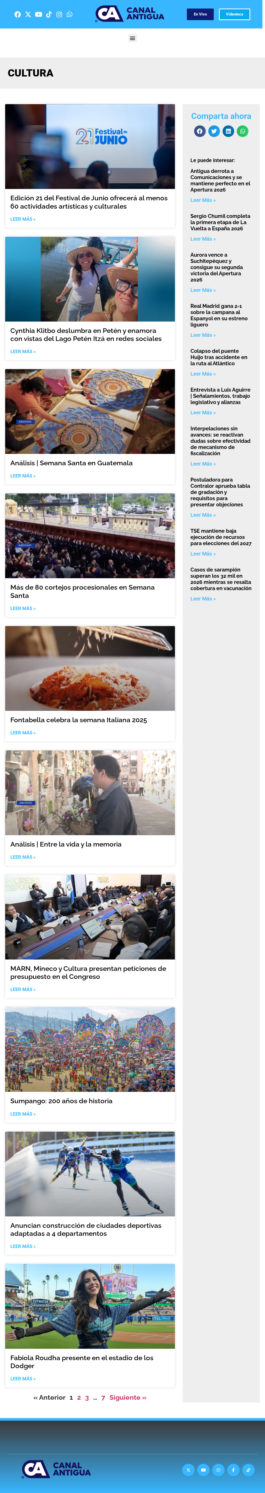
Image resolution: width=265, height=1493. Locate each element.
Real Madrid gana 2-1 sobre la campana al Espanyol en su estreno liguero (219, 315)
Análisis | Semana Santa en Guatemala (71, 463)
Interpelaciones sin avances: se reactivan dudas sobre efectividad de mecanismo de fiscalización (220, 440)
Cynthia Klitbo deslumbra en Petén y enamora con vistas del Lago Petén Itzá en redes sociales (86, 334)
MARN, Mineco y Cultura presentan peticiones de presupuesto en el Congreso (88, 972)
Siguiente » (127, 1397)
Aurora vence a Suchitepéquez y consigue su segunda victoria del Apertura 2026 (216, 267)
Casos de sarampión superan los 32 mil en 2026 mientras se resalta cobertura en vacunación (221, 579)
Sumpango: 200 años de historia (61, 1101)
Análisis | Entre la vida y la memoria (66, 844)
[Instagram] (59, 14)
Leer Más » (23, 219)
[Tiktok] (49, 14)
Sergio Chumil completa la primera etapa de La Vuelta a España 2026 (220, 222)
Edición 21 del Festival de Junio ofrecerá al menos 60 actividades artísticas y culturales (89, 202)
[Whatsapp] (69, 14)
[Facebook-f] (233, 1470)
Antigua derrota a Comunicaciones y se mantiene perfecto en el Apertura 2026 (220, 180)
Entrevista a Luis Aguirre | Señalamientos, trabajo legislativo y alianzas (220, 396)
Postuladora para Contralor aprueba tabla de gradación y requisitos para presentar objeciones (220, 492)
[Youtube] (38, 14)
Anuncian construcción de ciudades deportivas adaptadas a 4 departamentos (85, 1229)
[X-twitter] (28, 14)
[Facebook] (18, 14)
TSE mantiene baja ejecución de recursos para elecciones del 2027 (221, 537)
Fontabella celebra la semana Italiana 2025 (78, 720)
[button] (132, 38)
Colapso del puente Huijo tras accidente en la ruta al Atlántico (218, 357)
